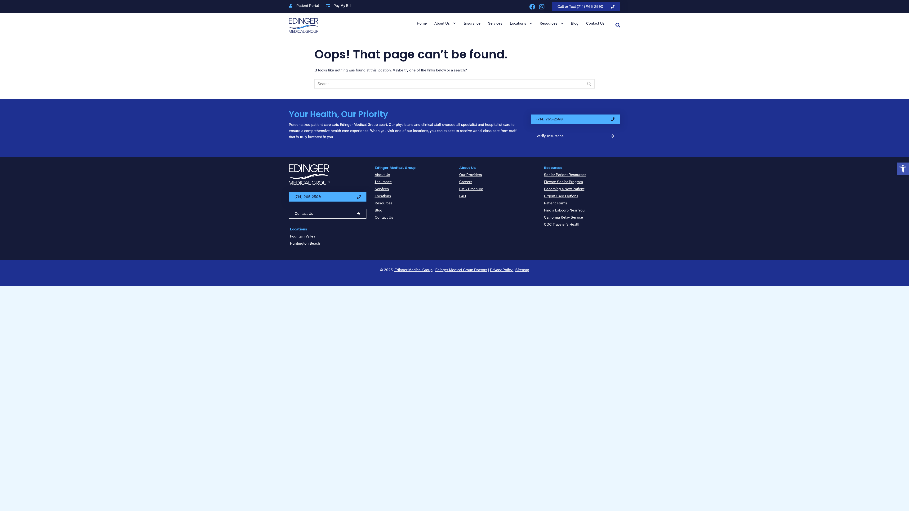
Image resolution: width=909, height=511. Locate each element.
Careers (465, 182)
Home (422, 23)
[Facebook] (532, 7)
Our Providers (470, 174)
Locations (518, 23)
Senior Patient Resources (565, 174)
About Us (442, 23)
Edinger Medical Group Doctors (461, 270)
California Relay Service (563, 217)
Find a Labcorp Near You (564, 210)
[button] (903, 169)
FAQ (462, 196)
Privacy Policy (501, 270)
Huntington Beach (305, 243)
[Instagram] (542, 7)
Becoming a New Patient (564, 189)
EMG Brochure (471, 189)
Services (495, 23)
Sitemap (522, 270)
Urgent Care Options (561, 196)
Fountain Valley (302, 236)
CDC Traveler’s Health (562, 224)
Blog (575, 23)
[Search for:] (454, 84)
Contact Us (595, 23)
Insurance (472, 23)
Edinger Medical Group (395, 167)
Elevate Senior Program (563, 182)
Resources (548, 23)
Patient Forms (555, 203)
